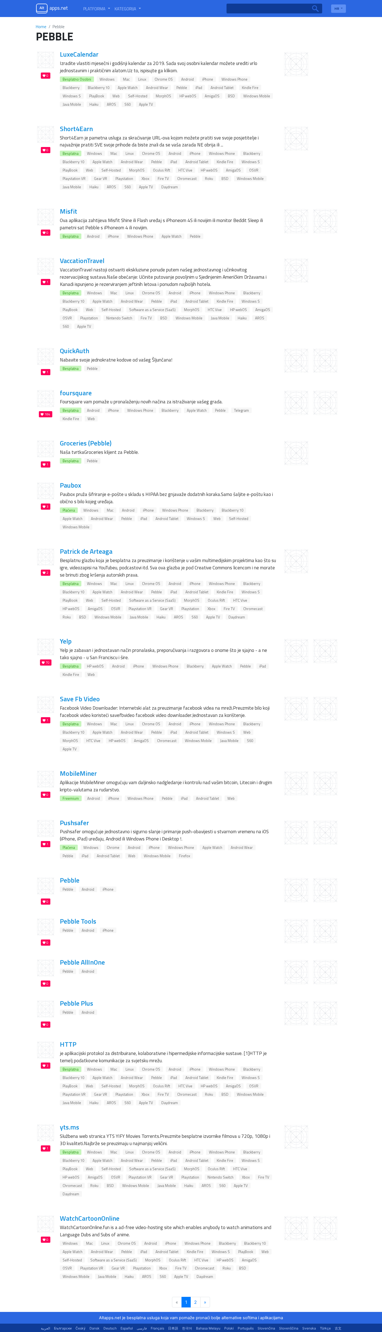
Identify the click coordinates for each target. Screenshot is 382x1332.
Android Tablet (222, 87)
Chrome (113, 847)
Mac (126, 79)
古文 (338, 1328)
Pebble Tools (78, 921)
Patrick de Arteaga (86, 551)
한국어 (187, 1328)
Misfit (68, 211)
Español (127, 1328)
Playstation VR (74, 178)
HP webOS (188, 96)
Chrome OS (164, 79)
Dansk (94, 1328)
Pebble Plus (76, 1003)
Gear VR (100, 178)
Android (187, 79)
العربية (45, 1328)
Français (157, 1328)
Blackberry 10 (98, 87)
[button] (96, 8)
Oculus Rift (161, 170)
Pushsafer (74, 823)
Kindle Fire (250, 87)
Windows (107, 79)
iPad (198, 87)
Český (81, 1328)
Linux (142, 79)
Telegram (241, 410)
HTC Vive (185, 170)
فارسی (142, 1328)
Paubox (70, 485)
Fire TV (163, 178)
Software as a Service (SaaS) (152, 309)
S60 (127, 104)
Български (63, 1328)
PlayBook (96, 96)
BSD (231, 96)
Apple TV (146, 104)
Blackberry (71, 87)
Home (41, 26)
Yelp (66, 641)
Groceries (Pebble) (86, 443)
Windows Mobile (256, 96)
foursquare (76, 393)
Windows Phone (234, 79)
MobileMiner (78, 773)
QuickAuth (74, 351)
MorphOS (163, 96)
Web (116, 96)
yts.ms (69, 1127)
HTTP (68, 1044)
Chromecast (187, 178)
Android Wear (157, 87)
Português (246, 1328)
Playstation (124, 178)
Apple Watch (128, 87)
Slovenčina (266, 1328)
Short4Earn (76, 129)
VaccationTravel (82, 261)
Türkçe (325, 1328)
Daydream (169, 187)
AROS (111, 104)
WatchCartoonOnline (89, 1218)
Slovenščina (288, 1328)
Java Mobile (72, 104)
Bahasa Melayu (208, 1328)
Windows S (72, 96)
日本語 (173, 1328)
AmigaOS (212, 96)
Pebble (181, 87)
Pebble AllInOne (82, 962)
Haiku (93, 104)
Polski (229, 1328)
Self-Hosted (137, 96)
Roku (209, 178)
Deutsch (110, 1328)
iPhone (207, 79)
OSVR (253, 170)
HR (337, 8)
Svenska (309, 1328)
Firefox (184, 856)
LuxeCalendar (79, 54)
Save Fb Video (80, 699)
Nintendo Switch (119, 318)
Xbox (145, 178)
